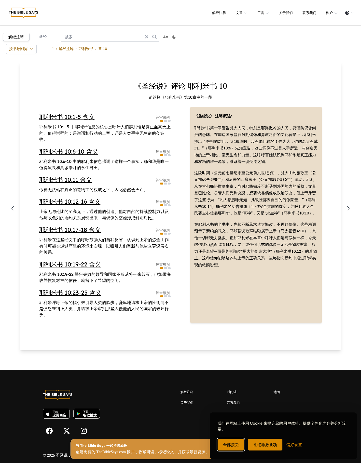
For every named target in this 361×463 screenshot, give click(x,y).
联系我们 (309, 13)
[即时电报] (86, 430)
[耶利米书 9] (12, 208)
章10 (102, 48)
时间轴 (231, 392)
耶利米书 (86, 48)
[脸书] (51, 430)
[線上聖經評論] (23, 13)
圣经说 (62, 455)
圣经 (43, 36)
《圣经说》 (204, 115)
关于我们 (286, 13)
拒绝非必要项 (265, 444)
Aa (165, 36)
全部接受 (231, 444)
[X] (68, 430)
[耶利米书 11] (348, 208)
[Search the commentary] (154, 36)
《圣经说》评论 (160, 86)
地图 (277, 392)
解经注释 (219, 13)
